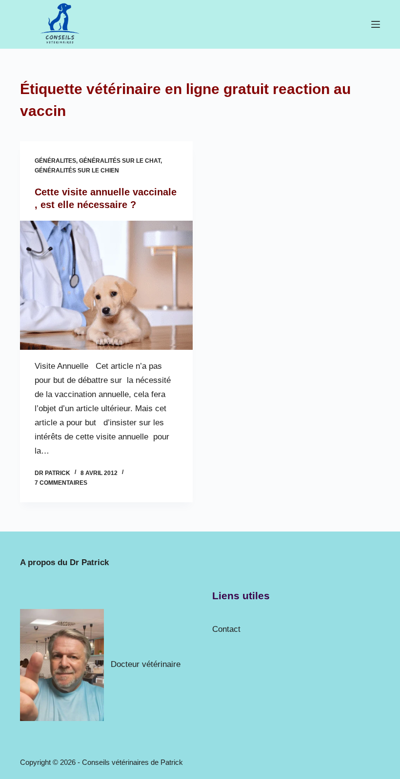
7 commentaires (61, 482)
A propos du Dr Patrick (64, 562)
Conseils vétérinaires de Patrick (132, 762)
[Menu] (375, 24)
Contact (226, 629)
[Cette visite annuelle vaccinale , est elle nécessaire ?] (106, 285)
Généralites (55, 160)
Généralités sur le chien (77, 170)
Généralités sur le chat (119, 160)
